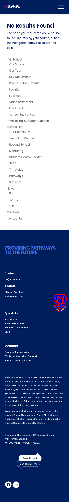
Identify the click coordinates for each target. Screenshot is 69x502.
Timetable (16, 170)
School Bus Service (22, 115)
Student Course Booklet (25, 157)
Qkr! (12, 206)
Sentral (14, 200)
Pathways (16, 176)
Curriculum (14, 127)
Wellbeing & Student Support (29, 121)
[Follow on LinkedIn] (16, 484)
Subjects (15, 182)
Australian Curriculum (24, 138)
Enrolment (16, 108)
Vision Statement (21, 102)
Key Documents (20, 77)
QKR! (7, 331)
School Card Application (18, 360)
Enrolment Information (17, 352)
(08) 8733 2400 (12, 279)
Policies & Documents (24, 83)
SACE (12, 163)
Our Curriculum (19, 132)
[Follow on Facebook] (8, 484)
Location (15, 89)
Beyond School (19, 145)
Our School (14, 59)
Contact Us (14, 219)
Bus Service (10, 319)
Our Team (16, 71)
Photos (14, 193)
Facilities (15, 96)
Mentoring (16, 151)
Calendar (13, 212)
